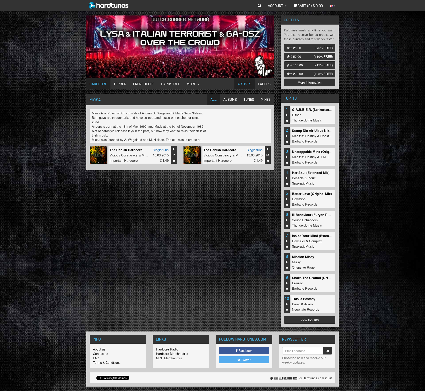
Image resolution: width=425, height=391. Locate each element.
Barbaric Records (304, 141)
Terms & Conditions (106, 362)
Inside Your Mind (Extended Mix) (317, 235)
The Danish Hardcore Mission (132, 149)
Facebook (245, 350)
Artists (244, 84)
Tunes (249, 99)
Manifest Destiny (304, 135)
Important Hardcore (124, 160)
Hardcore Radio (167, 349)
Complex (315, 241)
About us (99, 349)
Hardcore (98, 84)
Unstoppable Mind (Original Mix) (317, 151)
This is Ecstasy (303, 298)
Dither (296, 114)
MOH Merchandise (169, 358)
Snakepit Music (303, 183)
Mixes (266, 99)
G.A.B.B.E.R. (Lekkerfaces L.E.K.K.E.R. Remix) (328, 109)
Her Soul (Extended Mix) (311, 172)
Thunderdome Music (307, 120)
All (214, 99)
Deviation (298, 198)
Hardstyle (170, 84)
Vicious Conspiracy (124, 155)
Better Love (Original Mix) (312, 193)
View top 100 (310, 320)
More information (310, 82)
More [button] (192, 84)
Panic (296, 304)
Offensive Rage (303, 267)
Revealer (298, 241)
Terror (120, 84)
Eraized (297, 283)
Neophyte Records (305, 309)
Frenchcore (144, 84)
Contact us (100, 353)
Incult (311, 177)
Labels (264, 84)
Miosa (146, 155)
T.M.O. (325, 156)
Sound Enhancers (305, 220)
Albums (230, 99)
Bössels (298, 177)
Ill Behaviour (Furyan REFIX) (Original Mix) (325, 214)
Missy (296, 262)
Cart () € (310, 5)
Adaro (308, 304)
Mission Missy (303, 256)
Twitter (245, 360)
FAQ (96, 358)
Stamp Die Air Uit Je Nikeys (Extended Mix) (325, 130)
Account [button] (276, 5)
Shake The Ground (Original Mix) (317, 277)
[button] (259, 5)
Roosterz (327, 135)
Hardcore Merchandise (172, 353)
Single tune (161, 149)
